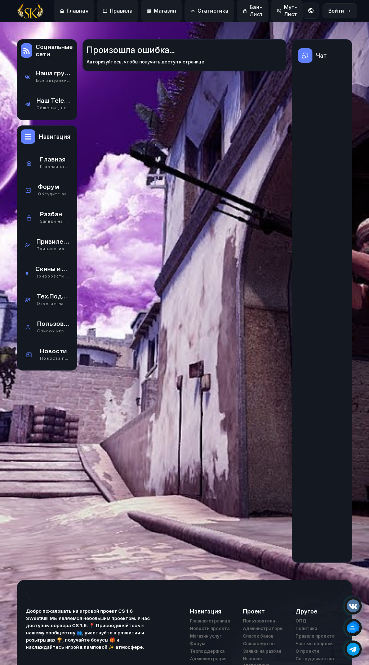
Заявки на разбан (262, 651)
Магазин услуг (206, 636)
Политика (306, 628)
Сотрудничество (314, 658)
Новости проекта (210, 628)
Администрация (208, 658)
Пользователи (259, 621)
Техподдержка (207, 651)
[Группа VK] (353, 606)
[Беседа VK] (353, 627)
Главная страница (210, 621)
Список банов (258, 636)
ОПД (300, 621)
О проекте (307, 651)
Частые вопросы (314, 643)
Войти (336, 11)
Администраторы (263, 628)
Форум (197, 643)
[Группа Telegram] (353, 649)
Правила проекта (314, 636)
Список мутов (259, 643)
